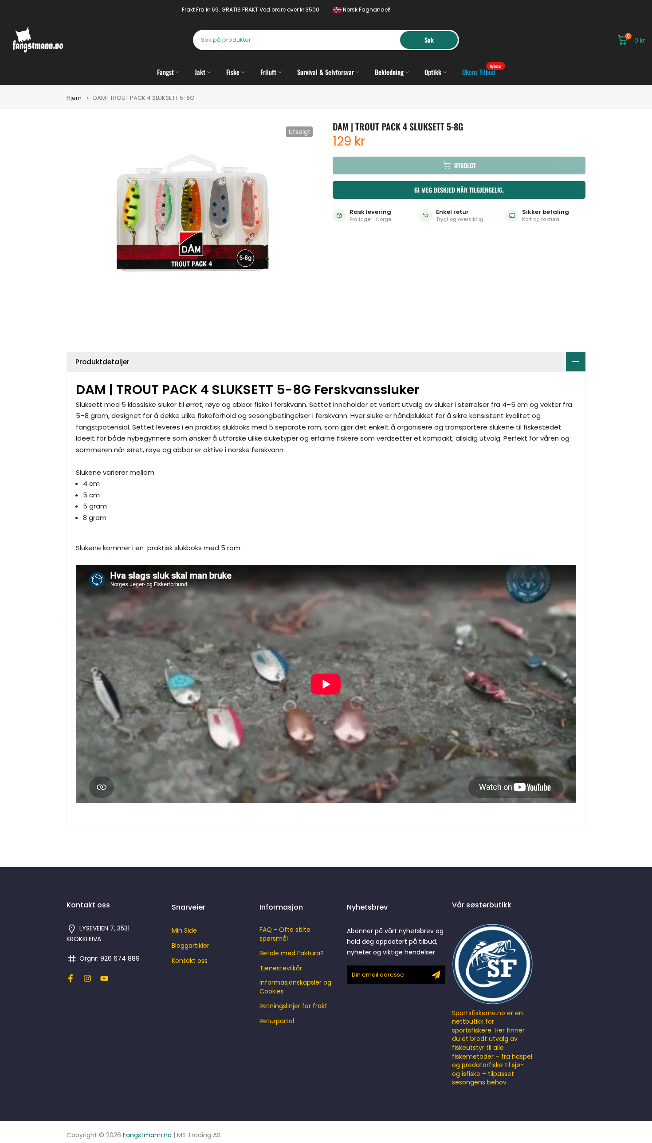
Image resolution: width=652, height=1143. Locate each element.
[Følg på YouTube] (104, 978)
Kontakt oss (190, 961)
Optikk (432, 72)
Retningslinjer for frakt (293, 1006)
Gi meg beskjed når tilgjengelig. (459, 189)
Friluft (268, 72)
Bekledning (389, 72)
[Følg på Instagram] (87, 978)
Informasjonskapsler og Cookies (295, 987)
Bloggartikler (190, 946)
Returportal (276, 1021)
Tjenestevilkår (280, 968)
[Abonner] (436, 975)
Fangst (165, 72)
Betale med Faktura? (291, 953)
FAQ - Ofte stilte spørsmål (284, 934)
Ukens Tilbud (482, 72)
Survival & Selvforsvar (325, 72)
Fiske (233, 72)
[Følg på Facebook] (71, 978)
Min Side (184, 930)
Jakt (200, 72)
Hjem (74, 98)
